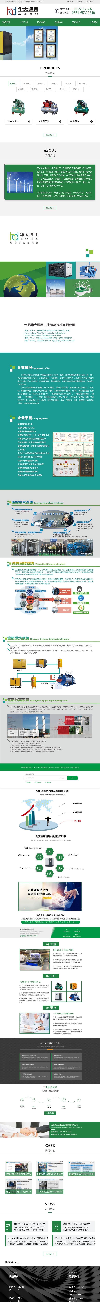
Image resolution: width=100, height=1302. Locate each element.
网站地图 (90, 2)
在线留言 (80, 2)
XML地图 (69, 2)
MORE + (50, 135)
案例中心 (76, 22)
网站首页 (6, 22)
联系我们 (94, 22)
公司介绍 (24, 22)
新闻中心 (59, 22)
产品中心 (41, 22)
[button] (47, 58)
